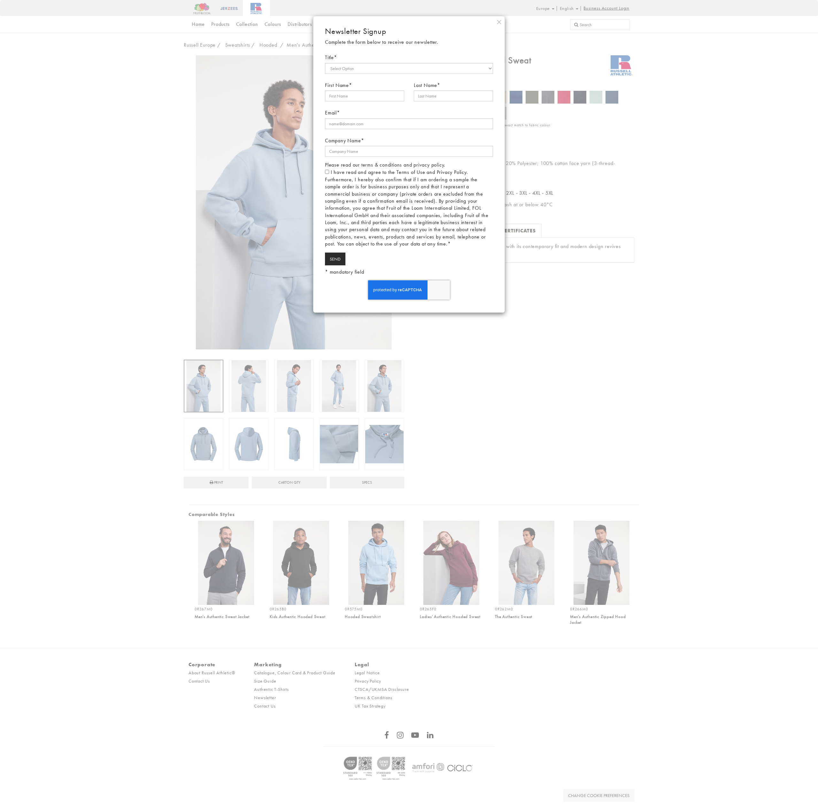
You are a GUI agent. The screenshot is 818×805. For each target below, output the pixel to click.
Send (335, 259)
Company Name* (344, 140)
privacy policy (428, 164)
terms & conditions (381, 164)
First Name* (338, 85)
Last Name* (427, 85)
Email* (332, 112)
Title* (331, 57)
